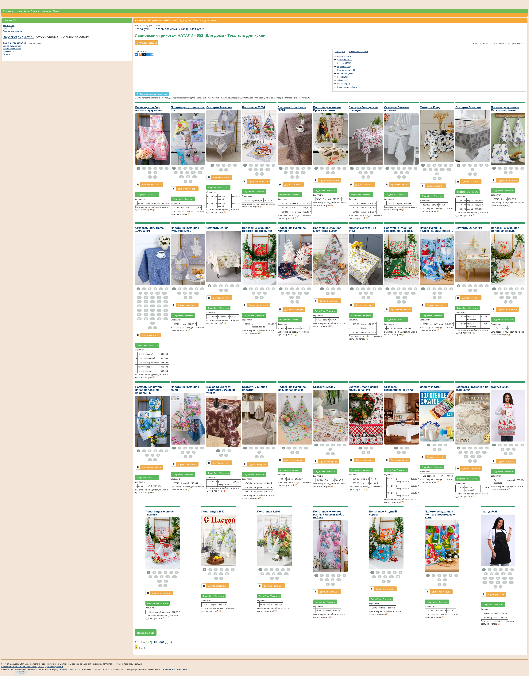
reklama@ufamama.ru (69, 669)
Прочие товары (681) (347, 69)
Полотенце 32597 (213, 511)
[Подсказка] (154, 210)
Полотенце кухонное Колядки (292, 229)
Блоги (26, 11)
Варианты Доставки (12, 45)
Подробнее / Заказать (147, 194)
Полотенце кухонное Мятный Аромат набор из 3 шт (328, 514)
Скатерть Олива (217, 227)
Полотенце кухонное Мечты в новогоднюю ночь (440, 514)
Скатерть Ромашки (219, 107)
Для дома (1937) (344, 59)
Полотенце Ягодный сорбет (383, 513)
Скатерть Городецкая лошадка (363, 109)
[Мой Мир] (148, 54)
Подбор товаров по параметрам (152, 94)
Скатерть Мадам (324, 386)
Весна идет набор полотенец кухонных (149, 109)
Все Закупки (8, 25)
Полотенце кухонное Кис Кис (188, 109)
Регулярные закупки (12, 31)
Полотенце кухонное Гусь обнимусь (185, 229)
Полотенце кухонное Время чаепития (327, 109)
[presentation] (339, 51)
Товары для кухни (192, 29)
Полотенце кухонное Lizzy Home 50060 (327, 229)
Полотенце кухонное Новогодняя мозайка (398, 229)
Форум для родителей (41, 11)
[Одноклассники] (140, 54)
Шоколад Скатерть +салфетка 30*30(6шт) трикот (221, 389)
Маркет (56, 11)
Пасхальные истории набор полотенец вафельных (149, 389)
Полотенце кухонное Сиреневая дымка (505, 109)
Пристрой (7, 28)
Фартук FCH (489, 511)
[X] (144, 54)
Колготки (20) (343, 83)
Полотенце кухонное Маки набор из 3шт (292, 388)
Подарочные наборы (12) (349, 87)
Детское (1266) (344, 63)
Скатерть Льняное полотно (396, 109)
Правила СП (8, 51)
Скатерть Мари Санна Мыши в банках (363, 388)
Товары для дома (165, 29)
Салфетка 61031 (431, 386)
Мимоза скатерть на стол (362, 229)
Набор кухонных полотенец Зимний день (436, 229)
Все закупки (142, 29)
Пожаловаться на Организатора (508, 43)
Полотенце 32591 (253, 107)
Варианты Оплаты (12, 48)
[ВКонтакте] (136, 54)
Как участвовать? (13, 42)
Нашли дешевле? (481, 43)
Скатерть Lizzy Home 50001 (292, 109)
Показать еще (145, 632)
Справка (7, 54)
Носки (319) (342, 76)
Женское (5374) (344, 56)
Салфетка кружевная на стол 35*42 (471, 388)
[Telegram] (151, 54)
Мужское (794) (344, 66)
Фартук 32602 (500, 386)
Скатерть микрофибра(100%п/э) (399, 388)
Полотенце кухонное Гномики (159, 513)
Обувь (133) (342, 80)
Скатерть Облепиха (468, 227)
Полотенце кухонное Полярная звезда (505, 229)
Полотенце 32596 (268, 511)
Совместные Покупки (12, 11)
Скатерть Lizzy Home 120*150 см (149, 229)
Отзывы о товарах (148, 42)
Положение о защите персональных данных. (22, 666)
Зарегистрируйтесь (18, 36)
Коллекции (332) (345, 73)
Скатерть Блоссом (468, 107)
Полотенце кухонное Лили (185, 388)
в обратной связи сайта (176, 669)
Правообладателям (54, 666)
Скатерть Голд (430, 107)
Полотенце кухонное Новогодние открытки (257, 229)
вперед (161, 641)
